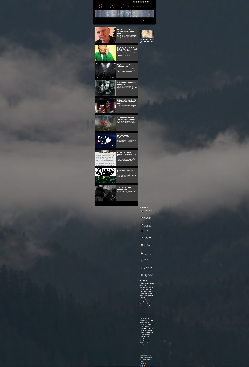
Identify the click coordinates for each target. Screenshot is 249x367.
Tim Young (148, 342)
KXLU (147, 314)
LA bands (151, 314)
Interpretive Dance (143, 310)
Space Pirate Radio (149, 332)
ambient (149, 355)
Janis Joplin (150, 310)
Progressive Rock (150, 324)
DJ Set (152, 293)
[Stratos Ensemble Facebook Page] (134, 2)
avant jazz (149, 359)
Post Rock (147, 322)
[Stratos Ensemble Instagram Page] (148, 2)
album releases (149, 353)
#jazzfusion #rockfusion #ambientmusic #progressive (147, 283)
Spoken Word (147, 334)
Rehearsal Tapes (145, 326)
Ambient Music (150, 287)
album (149, 351)
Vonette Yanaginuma (149, 349)
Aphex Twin (142, 289)
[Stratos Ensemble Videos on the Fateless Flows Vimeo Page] (143, 2)
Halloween (142, 305)
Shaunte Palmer (149, 328)
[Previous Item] (142, 34)
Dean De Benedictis (144, 295)
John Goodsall (143, 314)
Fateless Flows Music (144, 301)
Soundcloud (142, 332)
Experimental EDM (143, 299)
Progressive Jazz (143, 324)
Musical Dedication (143, 320)
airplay (146, 351)
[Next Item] (152, 34)
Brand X (146, 289)
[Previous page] (112, 203)
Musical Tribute (151, 320)
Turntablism (142, 349)
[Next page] (121, 203)
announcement (143, 359)
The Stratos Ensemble (144, 340)
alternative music (143, 355)
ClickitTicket (142, 293)
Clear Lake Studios (143, 291)
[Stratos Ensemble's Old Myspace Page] (145, 2)
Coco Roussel (148, 293)
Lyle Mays (142, 318)
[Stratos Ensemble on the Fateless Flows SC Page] (141, 2)
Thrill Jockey (142, 342)
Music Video (147, 318)
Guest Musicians (143, 303)
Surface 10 (148, 336)
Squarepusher (143, 336)
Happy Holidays (148, 305)
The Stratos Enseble (144, 338)
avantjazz (142, 361)
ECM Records (142, 297)
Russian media (143, 328)
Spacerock (142, 334)
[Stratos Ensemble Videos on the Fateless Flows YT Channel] (139, 2)
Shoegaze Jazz (143, 330)
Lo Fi (141, 316)
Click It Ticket (150, 291)
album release (142, 353)
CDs (150, 289)
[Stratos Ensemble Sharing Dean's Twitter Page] (136, 2)
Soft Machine (149, 330)
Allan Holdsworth (143, 287)
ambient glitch (143, 357)
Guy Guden (149, 303)
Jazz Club (142, 312)
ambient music (149, 357)
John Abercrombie (148, 312)
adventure (142, 351)
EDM (147, 297)
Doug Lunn (150, 295)
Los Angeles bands (146, 316)
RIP (140, 326)
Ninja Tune (142, 322)
